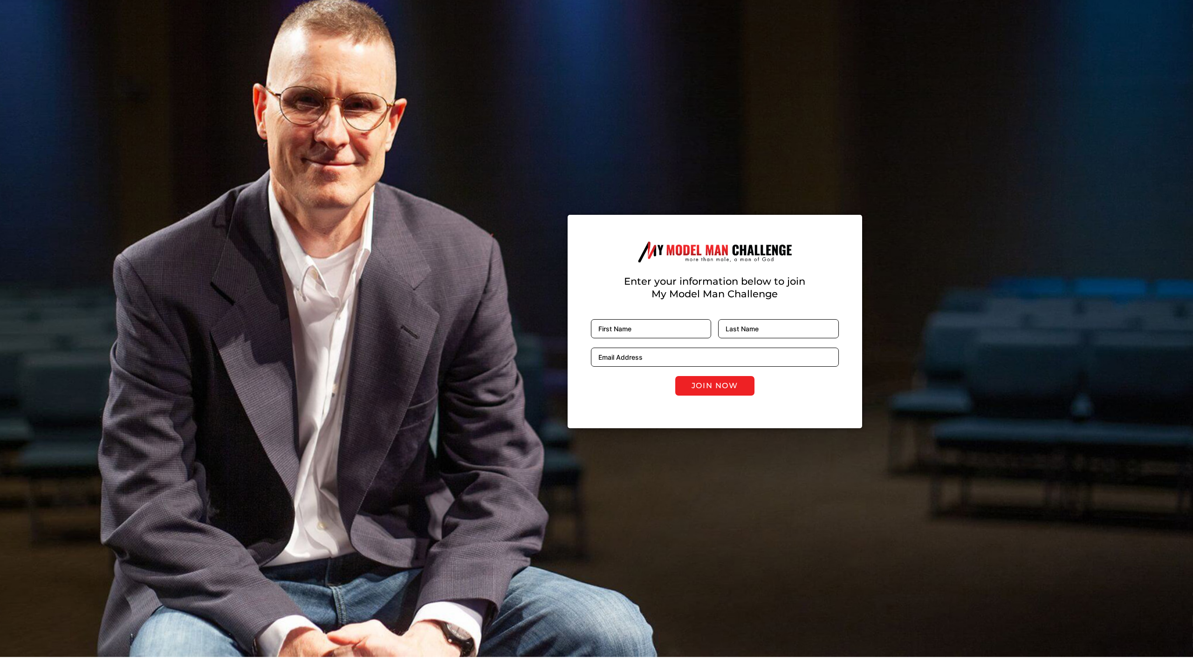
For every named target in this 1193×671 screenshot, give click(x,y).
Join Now (715, 385)
